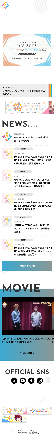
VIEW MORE (27, 266)
